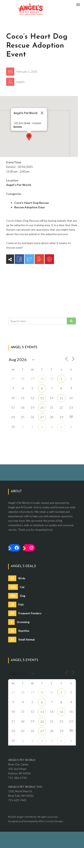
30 (42, 379)
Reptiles (20, 630)
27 (42, 417)
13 (42, 398)
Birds (18, 578)
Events (17, 126)
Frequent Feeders (26, 613)
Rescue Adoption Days (29, 207)
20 (42, 407)
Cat (17, 587)
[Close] (42, 113)
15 (61, 398)
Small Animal (23, 639)
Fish (17, 604)
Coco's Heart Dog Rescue (31, 202)
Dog (18, 595)
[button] (29, 137)
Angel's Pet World (18, 185)
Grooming (20, 622)
